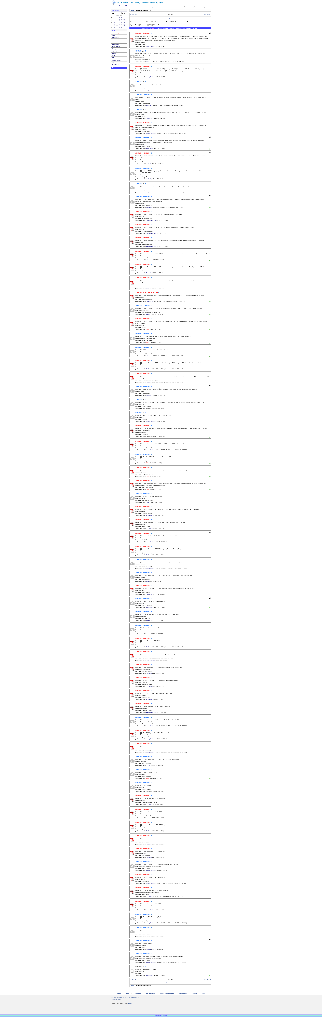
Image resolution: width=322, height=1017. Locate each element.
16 (119, 24)
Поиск (188, 7)
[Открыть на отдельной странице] (151, 34)
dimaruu (148, 502)
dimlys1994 (149, 61)
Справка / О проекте (117, 997)
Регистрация (137, 993)
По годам (151, 7)
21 (121, 20)
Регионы (165, 7)
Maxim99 (148, 179)
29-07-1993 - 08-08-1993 (142, 756)
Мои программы (116, 39)
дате (153, 28)
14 (119, 20)
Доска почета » (116, 67)
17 (119, 25)
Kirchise (148, 620)
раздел (130, 1003)
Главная (132, 10)
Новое (176, 7)
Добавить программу (199, 7)
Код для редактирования (167, 993)
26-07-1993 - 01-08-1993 (142, 66)
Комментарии (115, 44)
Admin (148, 329)
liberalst (148, 314)
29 (124, 22)
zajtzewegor (149, 148)
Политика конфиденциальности (131, 997)
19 (121, 17)
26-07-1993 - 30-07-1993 (142, 454)
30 (124, 24)
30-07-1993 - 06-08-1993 (142, 122)
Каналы (158, 7)
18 (119, 27)
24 (121, 25)
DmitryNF (148, 163)
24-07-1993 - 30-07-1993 (142, 34)
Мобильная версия (116, 999)
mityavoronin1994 (151, 220)
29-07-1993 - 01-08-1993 (142, 901)
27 (124, 19)
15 (119, 22)
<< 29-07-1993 (133, 14)
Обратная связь (183, 993)
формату (171, 28)
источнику (188, 28)
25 (121, 27)
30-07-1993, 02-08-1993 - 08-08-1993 (146, 292)
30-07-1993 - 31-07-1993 (142, 94)
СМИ (171, 7)
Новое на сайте (116, 46)
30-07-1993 (138, 51)
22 (121, 22)
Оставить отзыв (116, 42)
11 (116, 27)
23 (121, 24)
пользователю (180, 28)
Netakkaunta (149, 301)
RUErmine (149, 369)
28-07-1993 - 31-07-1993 (142, 599)
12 (119, 17)
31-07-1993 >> (207, 14)
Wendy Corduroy (150, 46)
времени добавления (162, 28)
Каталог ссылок (116, 60)
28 (124, 20)
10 (116, 25)
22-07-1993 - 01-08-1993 (142, 612)
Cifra (147, 581)
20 (121, 19)
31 (124, 25)
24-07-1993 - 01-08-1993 (142, 441)
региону (195, 28)
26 (124, 17)
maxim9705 (149, 594)
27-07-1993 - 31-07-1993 (142, 888)
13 (119, 19)
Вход (127, 993)
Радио (113, 55)
